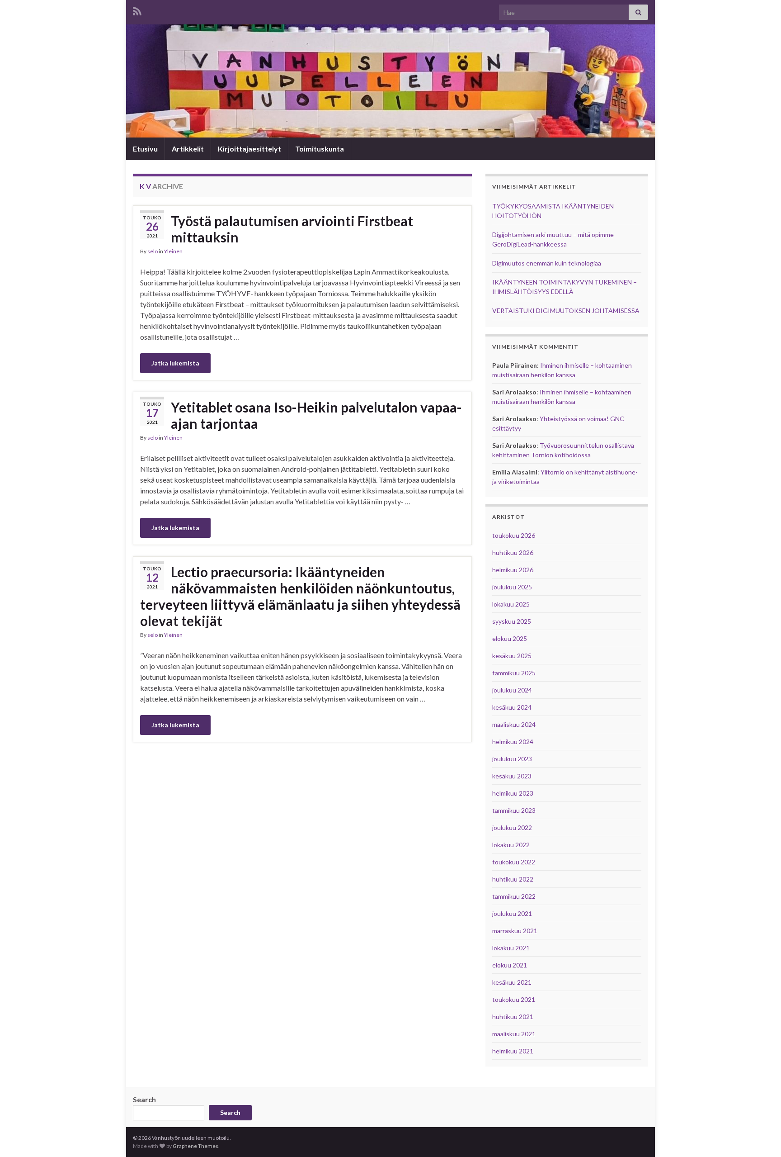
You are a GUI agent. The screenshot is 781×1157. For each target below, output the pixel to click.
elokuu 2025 (509, 638)
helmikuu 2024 (512, 741)
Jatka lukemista (175, 363)
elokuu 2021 (509, 965)
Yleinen (173, 251)
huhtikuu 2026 (512, 552)
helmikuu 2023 (512, 793)
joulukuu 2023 (512, 759)
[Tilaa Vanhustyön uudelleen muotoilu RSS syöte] (137, 9)
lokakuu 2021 (511, 948)
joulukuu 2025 (512, 587)
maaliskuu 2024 (514, 724)
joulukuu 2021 (512, 913)
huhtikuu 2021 (512, 1016)
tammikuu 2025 (514, 673)
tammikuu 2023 (514, 810)
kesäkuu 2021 (512, 982)
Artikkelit (188, 148)
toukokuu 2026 (513, 535)
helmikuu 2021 (512, 1051)
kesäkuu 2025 (512, 655)
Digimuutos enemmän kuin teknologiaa (546, 263)
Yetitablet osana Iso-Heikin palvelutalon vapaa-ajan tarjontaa (316, 415)
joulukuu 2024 (512, 690)
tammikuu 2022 (514, 896)
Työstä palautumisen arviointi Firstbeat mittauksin (292, 229)
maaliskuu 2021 (514, 1034)
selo (152, 251)
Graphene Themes (195, 1146)
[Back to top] (760, 1136)
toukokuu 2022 (513, 862)
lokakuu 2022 (511, 845)
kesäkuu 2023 (512, 776)
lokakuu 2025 (511, 604)
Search (144, 1099)
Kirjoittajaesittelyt (249, 148)
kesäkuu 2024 (512, 707)
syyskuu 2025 (511, 621)
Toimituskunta (319, 148)
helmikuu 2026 (512, 570)
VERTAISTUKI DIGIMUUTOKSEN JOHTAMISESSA (566, 310)
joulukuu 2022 (512, 827)
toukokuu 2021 (513, 999)
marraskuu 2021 (514, 930)
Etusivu (145, 148)
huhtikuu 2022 (512, 879)
